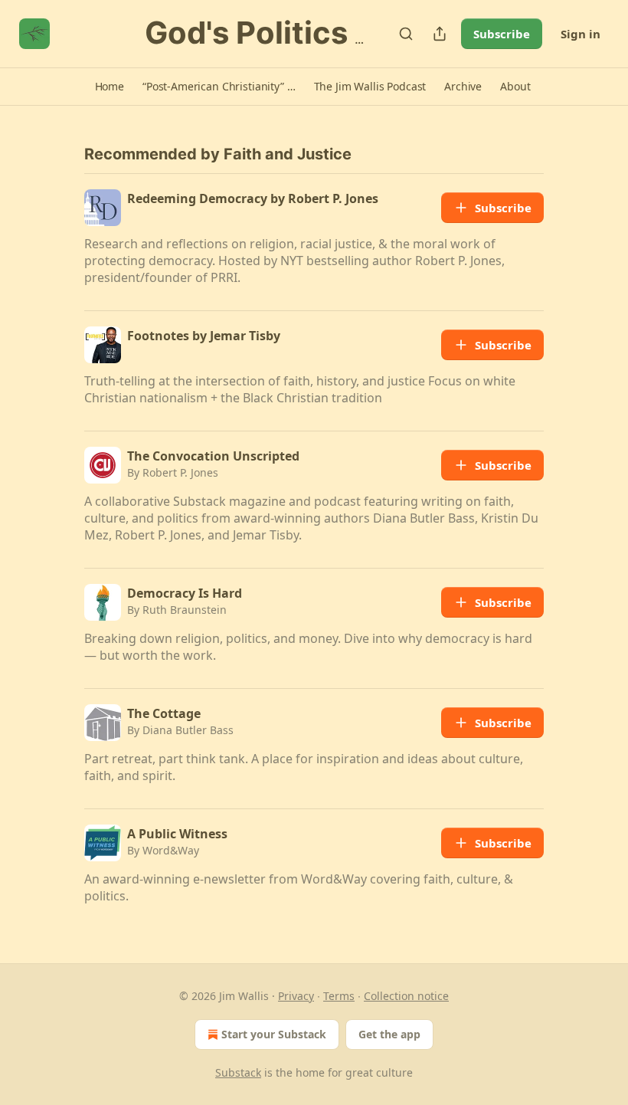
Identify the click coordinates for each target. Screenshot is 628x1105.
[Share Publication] (439, 33)
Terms (339, 996)
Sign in (580, 33)
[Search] (406, 33)
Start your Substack (273, 1034)
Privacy (296, 996)
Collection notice (406, 996)
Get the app (389, 1034)
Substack (238, 1072)
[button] (109, 86)
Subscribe (501, 33)
